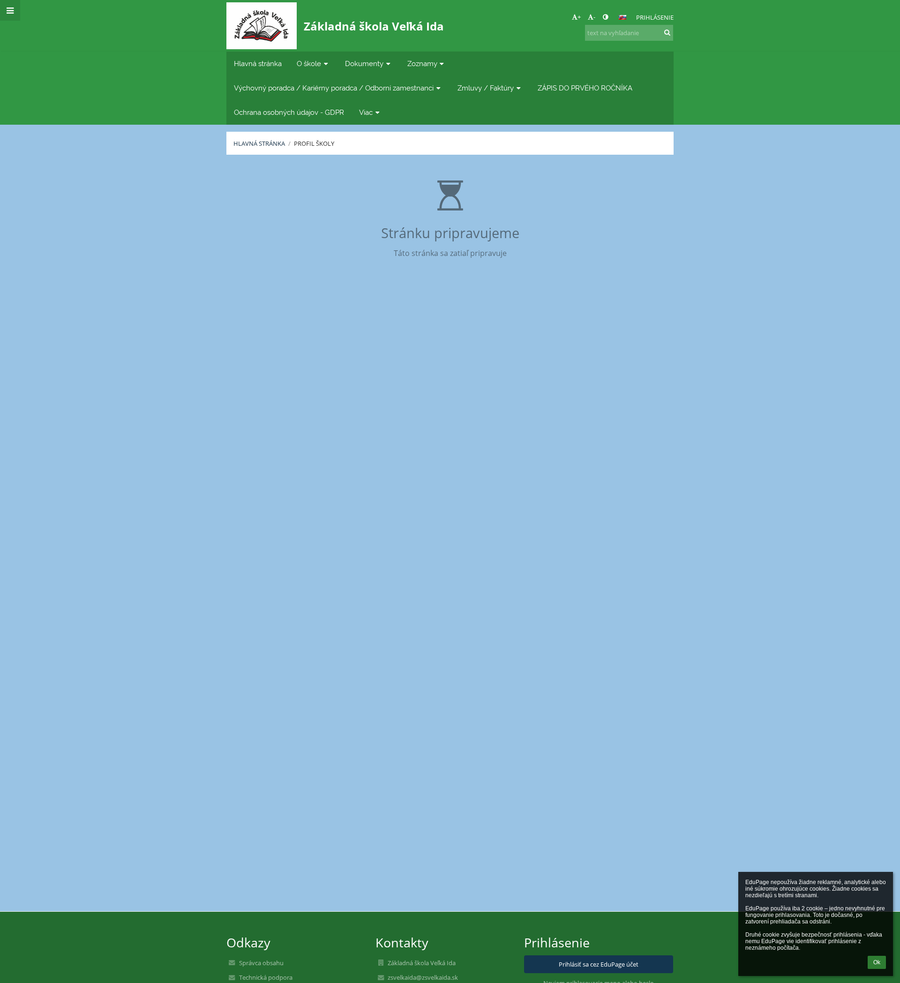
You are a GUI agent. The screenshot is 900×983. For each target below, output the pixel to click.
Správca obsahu (261, 963)
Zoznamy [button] (422, 64)
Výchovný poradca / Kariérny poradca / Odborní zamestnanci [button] (334, 88)
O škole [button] (309, 64)
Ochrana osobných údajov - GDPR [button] (289, 112)
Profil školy (314, 143)
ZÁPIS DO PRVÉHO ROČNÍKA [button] (585, 88)
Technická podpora (265, 977)
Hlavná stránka (259, 143)
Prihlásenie (655, 17)
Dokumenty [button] (364, 64)
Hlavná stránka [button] (258, 64)
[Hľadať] (667, 32)
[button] (605, 16)
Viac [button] (366, 112)
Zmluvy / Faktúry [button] (486, 88)
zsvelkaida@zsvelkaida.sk (423, 977)
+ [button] (579, 17)
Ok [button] (876, 962)
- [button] (594, 17)
